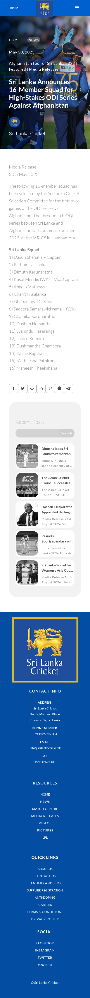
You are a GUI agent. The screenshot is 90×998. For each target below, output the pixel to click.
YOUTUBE (45, 964)
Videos (45, 823)
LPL (45, 837)
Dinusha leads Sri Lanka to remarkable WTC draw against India (57, 451)
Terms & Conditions (45, 912)
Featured (17, 69)
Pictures (45, 830)
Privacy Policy (45, 919)
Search (66, 433)
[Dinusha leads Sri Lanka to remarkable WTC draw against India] (27, 456)
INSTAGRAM (45, 950)
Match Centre (45, 809)
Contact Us (45, 876)
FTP (45, 844)
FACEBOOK (45, 943)
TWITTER (45, 957)
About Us (45, 869)
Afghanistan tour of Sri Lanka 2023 (42, 63)
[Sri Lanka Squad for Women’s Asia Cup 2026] (27, 572)
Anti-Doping (45, 897)
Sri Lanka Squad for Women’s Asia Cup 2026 (56, 568)
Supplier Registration (45, 890)
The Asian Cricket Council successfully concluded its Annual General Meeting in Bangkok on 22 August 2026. (57, 481)
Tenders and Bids (45, 883)
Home (45, 794)
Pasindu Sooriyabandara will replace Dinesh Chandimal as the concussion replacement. (57, 539)
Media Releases (44, 69)
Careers (45, 904)
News (45, 801)
